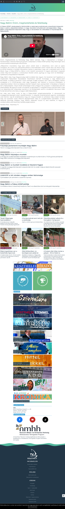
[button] (2, 124)
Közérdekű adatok (32, 464)
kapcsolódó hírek (8, 139)
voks (29, 17)
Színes (32, 494)
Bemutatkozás (32, 475)
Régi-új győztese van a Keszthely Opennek (8, 252)
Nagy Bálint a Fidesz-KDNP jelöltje (14, 184)
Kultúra (32, 492)
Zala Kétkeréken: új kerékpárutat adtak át (30, 252)
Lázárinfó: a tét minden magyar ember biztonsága (21, 175)
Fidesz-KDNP (22, 17)
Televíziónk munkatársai (32, 477)
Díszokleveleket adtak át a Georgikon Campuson (53, 219)
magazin (17, 291)
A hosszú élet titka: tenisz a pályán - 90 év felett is (54, 252)
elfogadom (32, 507)
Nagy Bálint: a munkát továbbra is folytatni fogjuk (21, 165)
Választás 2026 (5, 143)
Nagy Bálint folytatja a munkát (13, 154)
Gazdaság (32, 485)
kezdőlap (2, 13)
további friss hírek (9, 192)
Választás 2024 (32, 499)
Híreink (8, 13)
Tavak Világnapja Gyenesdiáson (6, 219)
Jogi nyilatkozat (32, 468)
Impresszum (32, 466)
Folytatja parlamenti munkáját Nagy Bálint (18, 146)
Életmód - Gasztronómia (32, 497)
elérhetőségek (19, 405)
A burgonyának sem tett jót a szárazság (32, 219)
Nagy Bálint (4, 17)
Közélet (14, 13)
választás (13, 17)
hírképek (5, 108)
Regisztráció (9, 1)
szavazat (35, 17)
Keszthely (12, 20)
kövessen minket (19, 414)
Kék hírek (32, 490)
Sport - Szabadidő (6, 248)
